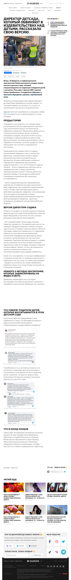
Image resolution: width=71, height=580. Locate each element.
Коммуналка (31, 10)
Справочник (18, 3)
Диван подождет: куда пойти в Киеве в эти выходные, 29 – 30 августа (34, 496)
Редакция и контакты (21, 565)
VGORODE (34, 561)
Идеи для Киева (13, 7)
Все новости (35, 13)
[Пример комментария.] (21, 337)
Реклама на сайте (32, 565)
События (58, 7)
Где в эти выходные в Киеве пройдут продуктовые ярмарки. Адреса (12, 497)
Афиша (12, 3)
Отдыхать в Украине (25, 7)
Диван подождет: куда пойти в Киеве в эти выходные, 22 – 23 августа (34, 518)
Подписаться (37, 555)
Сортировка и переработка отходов (43, 7)
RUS (63, 3)
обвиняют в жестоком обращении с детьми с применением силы (23, 94)
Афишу (51, 3)
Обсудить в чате (14, 467)
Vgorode (7, 112)
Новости (6, 3)
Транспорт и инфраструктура (17, 10)
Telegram (21, 546)
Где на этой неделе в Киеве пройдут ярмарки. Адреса (57, 495)
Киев (41, 561)
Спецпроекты (57, 10)
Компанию (56, 3)
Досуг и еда (41, 10)
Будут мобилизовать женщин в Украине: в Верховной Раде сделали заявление (58, 25)
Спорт (49, 10)
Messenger (34, 546)
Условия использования (8, 565)
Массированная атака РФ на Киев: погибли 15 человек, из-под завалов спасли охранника (56, 519)
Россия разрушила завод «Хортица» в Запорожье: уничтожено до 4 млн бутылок (58, 33)
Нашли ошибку (7, 467)
